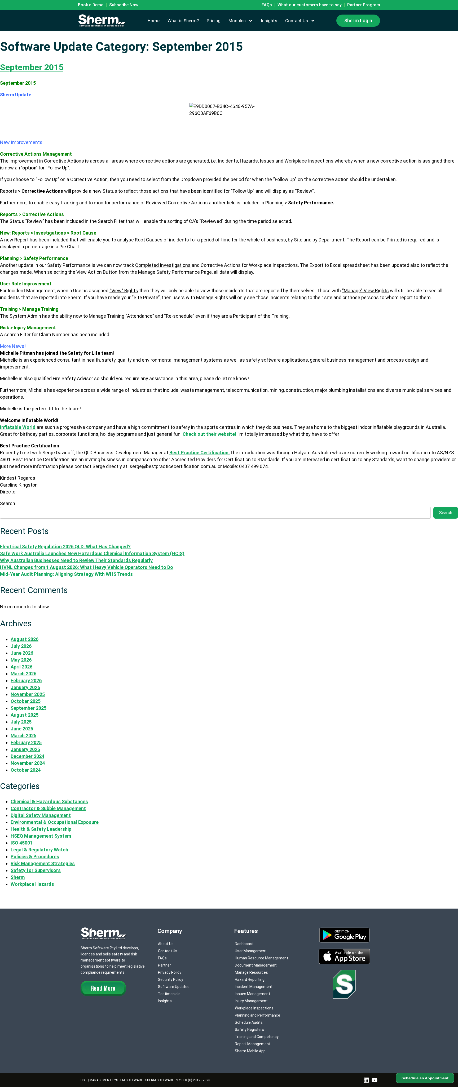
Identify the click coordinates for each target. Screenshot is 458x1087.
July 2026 (21, 646)
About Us (166, 944)
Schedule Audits (249, 1022)
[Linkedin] (366, 1080)
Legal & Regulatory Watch (39, 849)
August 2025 (24, 715)
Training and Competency (257, 1037)
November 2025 (28, 694)
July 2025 (21, 722)
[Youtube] (374, 1080)
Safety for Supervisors (36, 870)
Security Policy (170, 979)
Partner (164, 965)
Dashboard (244, 944)
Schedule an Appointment (425, 1078)
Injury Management (251, 1001)
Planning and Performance (257, 1015)
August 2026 (24, 639)
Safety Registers (249, 1029)
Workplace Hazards (32, 884)
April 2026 (21, 667)
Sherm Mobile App (250, 1051)
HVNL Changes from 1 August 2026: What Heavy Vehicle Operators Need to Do (86, 567)
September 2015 (31, 67)
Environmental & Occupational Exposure (55, 822)
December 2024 (27, 756)
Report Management (252, 1044)
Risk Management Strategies (43, 863)
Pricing (214, 20)
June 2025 (22, 728)
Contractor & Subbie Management (48, 808)
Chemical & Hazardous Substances (49, 801)
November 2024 (28, 763)
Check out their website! (209, 434)
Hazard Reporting (250, 979)
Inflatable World (18, 427)
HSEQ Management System (41, 836)
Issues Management (252, 994)
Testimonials (169, 994)
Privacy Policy (169, 972)
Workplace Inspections (254, 1008)
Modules (237, 20)
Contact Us (296, 20)
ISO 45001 (22, 843)
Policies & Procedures (35, 856)
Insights (269, 20)
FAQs (162, 958)
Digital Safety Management (41, 815)
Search (7, 503)
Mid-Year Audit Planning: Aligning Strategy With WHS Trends (66, 574)
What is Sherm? (183, 20)
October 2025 (26, 701)
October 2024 (26, 770)
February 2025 (26, 742)
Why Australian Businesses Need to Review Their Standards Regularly (76, 560)
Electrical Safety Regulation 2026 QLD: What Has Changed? (65, 546)
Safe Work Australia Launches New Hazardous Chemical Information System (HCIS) (92, 553)
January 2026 (25, 687)
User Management (251, 951)
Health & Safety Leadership (41, 829)
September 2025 (28, 708)
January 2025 (25, 749)
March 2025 (23, 735)
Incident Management (253, 987)
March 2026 (23, 673)
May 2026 (21, 660)
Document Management (256, 965)
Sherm (18, 877)
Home (154, 20)
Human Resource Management (261, 958)
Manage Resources (251, 972)
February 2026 (26, 680)
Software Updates (174, 987)
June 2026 (22, 653)
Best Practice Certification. (199, 452)
